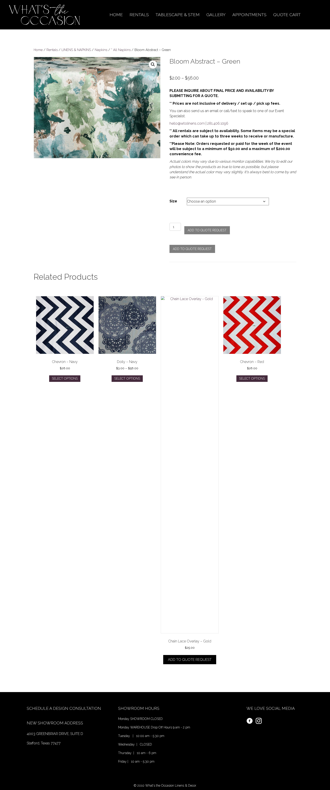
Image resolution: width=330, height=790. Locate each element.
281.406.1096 (217, 123)
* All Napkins (121, 50)
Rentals (52, 50)
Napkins (101, 50)
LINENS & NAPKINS (76, 50)
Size (173, 201)
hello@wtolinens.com (187, 123)
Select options (65, 378)
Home (38, 50)
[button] (153, 64)
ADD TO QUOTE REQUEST (207, 230)
